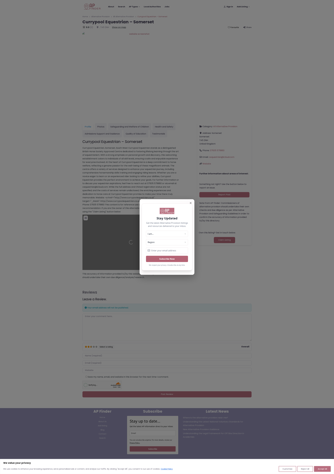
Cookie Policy (167, 469)
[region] (167, 466)
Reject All (305, 469)
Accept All (322, 469)
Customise (287, 469)
